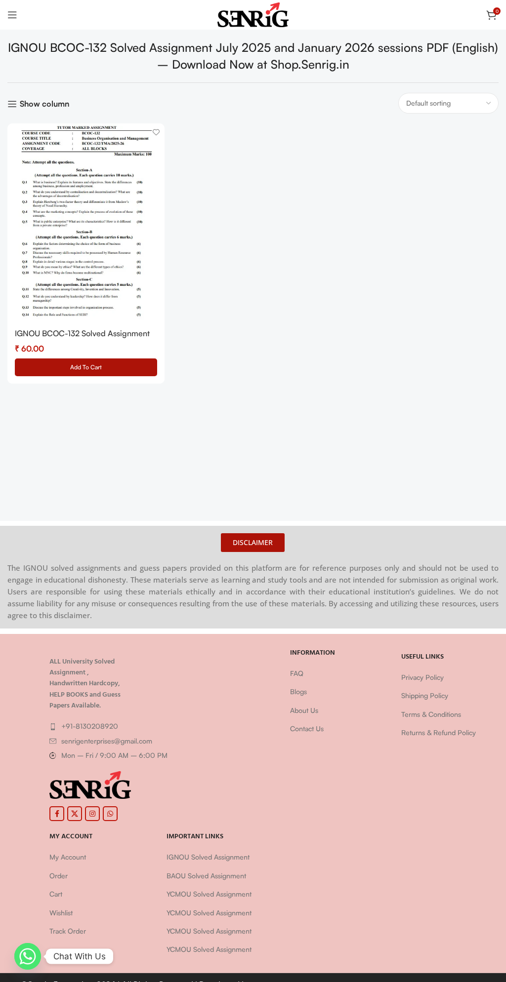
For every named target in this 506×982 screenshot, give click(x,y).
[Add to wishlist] (156, 132)
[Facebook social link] (56, 813)
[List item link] (157, 726)
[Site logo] (253, 14)
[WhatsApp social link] (110, 813)
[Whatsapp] (27, 956)
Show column (44, 104)
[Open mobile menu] (12, 15)
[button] (86, 367)
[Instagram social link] (92, 813)
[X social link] (74, 813)
